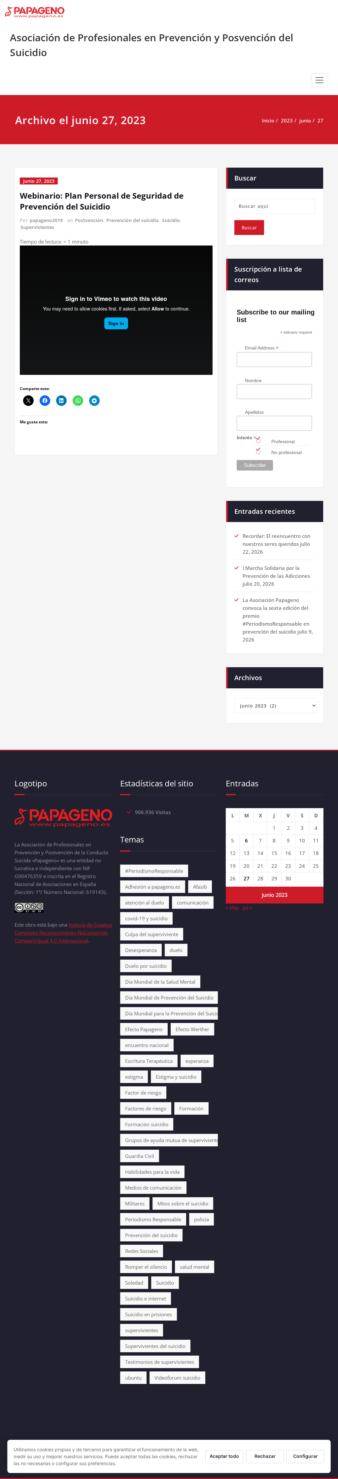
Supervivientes (37, 227)
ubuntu (133, 1377)
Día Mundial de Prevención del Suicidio (169, 997)
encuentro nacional (147, 1045)
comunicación (193, 902)
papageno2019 (46, 220)
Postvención (89, 220)
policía (201, 1219)
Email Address (262, 348)
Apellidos (254, 412)
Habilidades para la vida (152, 1171)
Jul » (247, 907)
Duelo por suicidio (146, 966)
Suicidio (171, 220)
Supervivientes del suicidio (155, 1346)
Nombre (253, 380)
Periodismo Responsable (153, 1219)
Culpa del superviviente (151, 934)
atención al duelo (144, 902)
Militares (135, 1203)
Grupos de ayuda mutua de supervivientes (173, 1140)
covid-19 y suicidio (146, 918)
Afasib (200, 886)
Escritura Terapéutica (149, 1061)
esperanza (197, 1061)
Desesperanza (141, 950)
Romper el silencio (146, 1267)
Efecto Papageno (144, 1029)
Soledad (134, 1282)
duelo (176, 950)
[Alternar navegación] (319, 80)
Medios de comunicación (153, 1187)
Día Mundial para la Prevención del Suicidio (174, 1013)
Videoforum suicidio (177, 1377)
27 (320, 120)
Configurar (305, 1456)
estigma (134, 1076)
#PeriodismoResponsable (154, 871)
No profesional (286, 452)
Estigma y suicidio (176, 1076)
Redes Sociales (141, 1251)
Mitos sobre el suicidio (182, 1203)
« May (232, 907)
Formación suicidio (146, 1124)
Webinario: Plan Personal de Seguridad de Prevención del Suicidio (102, 201)
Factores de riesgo (145, 1108)
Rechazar (265, 1456)
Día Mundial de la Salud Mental (160, 981)
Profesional (283, 441)
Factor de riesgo (143, 1092)
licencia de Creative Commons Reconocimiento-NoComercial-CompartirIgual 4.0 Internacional (63, 932)
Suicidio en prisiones (148, 1314)
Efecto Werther (192, 1029)
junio (305, 120)
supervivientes (141, 1330)
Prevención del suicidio (132, 220)
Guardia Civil (139, 1156)
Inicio (268, 120)
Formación (191, 1108)
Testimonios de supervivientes (159, 1362)
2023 (287, 120)
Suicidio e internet (145, 1298)
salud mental (194, 1267)
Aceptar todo (224, 1456)
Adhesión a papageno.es (152, 886)
